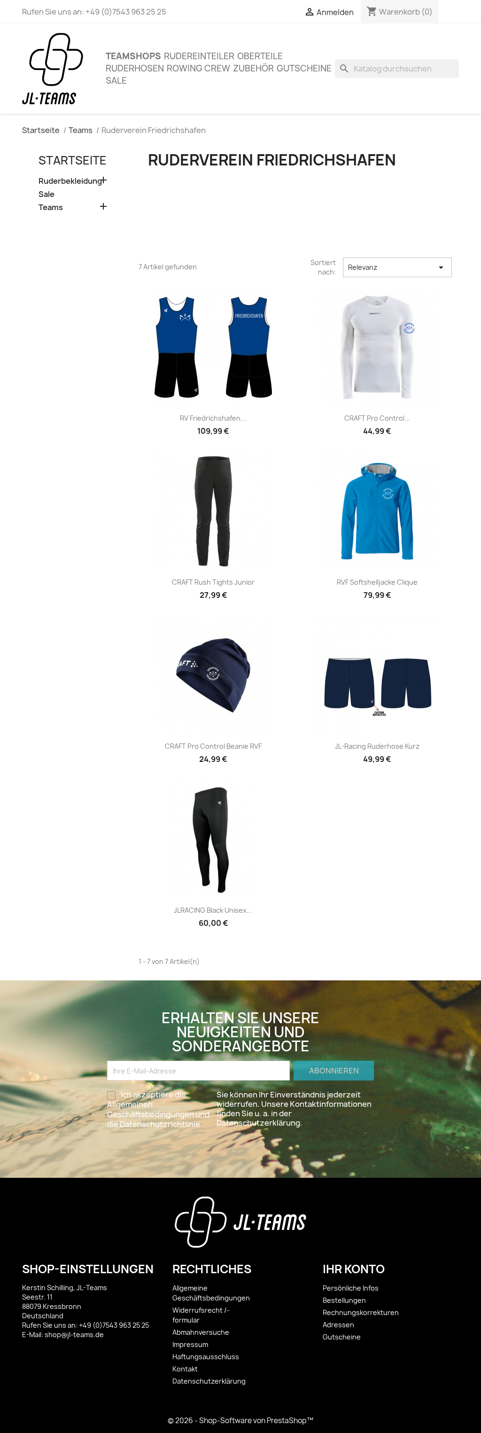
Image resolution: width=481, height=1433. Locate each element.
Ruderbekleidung (70, 181)
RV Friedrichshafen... (213, 418)
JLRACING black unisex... (213, 910)
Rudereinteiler (199, 56)
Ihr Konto (354, 1269)
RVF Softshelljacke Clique (377, 582)
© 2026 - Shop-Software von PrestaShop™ (240, 1420)
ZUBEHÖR (253, 68)
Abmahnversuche (200, 1332)
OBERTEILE (260, 56)
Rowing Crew (198, 68)
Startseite (73, 160)
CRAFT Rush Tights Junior (213, 582)
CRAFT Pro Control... (377, 418)
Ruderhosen (135, 68)
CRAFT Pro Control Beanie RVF (213, 746)
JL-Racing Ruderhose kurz (377, 746)
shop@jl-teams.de (74, 1334)
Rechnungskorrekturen (361, 1312)
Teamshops (133, 56)
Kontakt (185, 1368)
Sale (116, 80)
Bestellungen (344, 1300)
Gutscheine (304, 68)
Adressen (338, 1324)
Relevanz (397, 267)
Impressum (190, 1344)
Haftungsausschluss (205, 1356)
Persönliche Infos (351, 1288)
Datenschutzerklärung (209, 1381)
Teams (51, 207)
